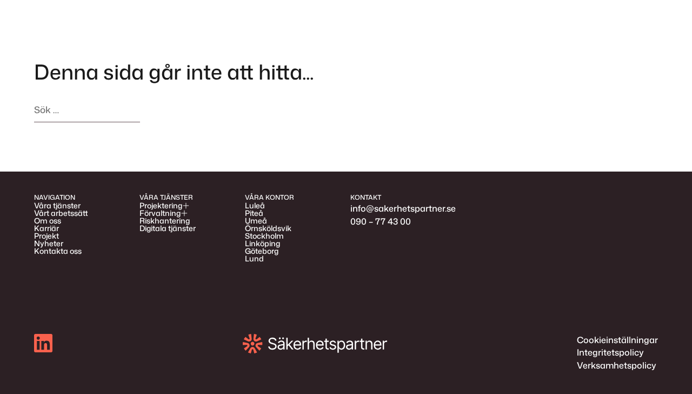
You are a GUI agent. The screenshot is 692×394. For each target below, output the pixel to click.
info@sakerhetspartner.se (403, 208)
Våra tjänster (57, 205)
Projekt (46, 236)
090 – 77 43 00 (380, 221)
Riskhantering (164, 221)
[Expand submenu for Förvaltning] (184, 213)
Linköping (262, 243)
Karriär (46, 228)
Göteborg (261, 251)
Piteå (254, 213)
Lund (254, 258)
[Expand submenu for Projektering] (186, 205)
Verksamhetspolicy (616, 365)
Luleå (255, 205)
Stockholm (264, 236)
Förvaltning (160, 213)
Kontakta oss (58, 251)
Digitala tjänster (167, 228)
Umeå (256, 221)
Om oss (47, 221)
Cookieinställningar (617, 340)
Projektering (160, 205)
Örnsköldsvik (268, 228)
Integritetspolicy (610, 352)
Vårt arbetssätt (61, 213)
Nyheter (48, 243)
